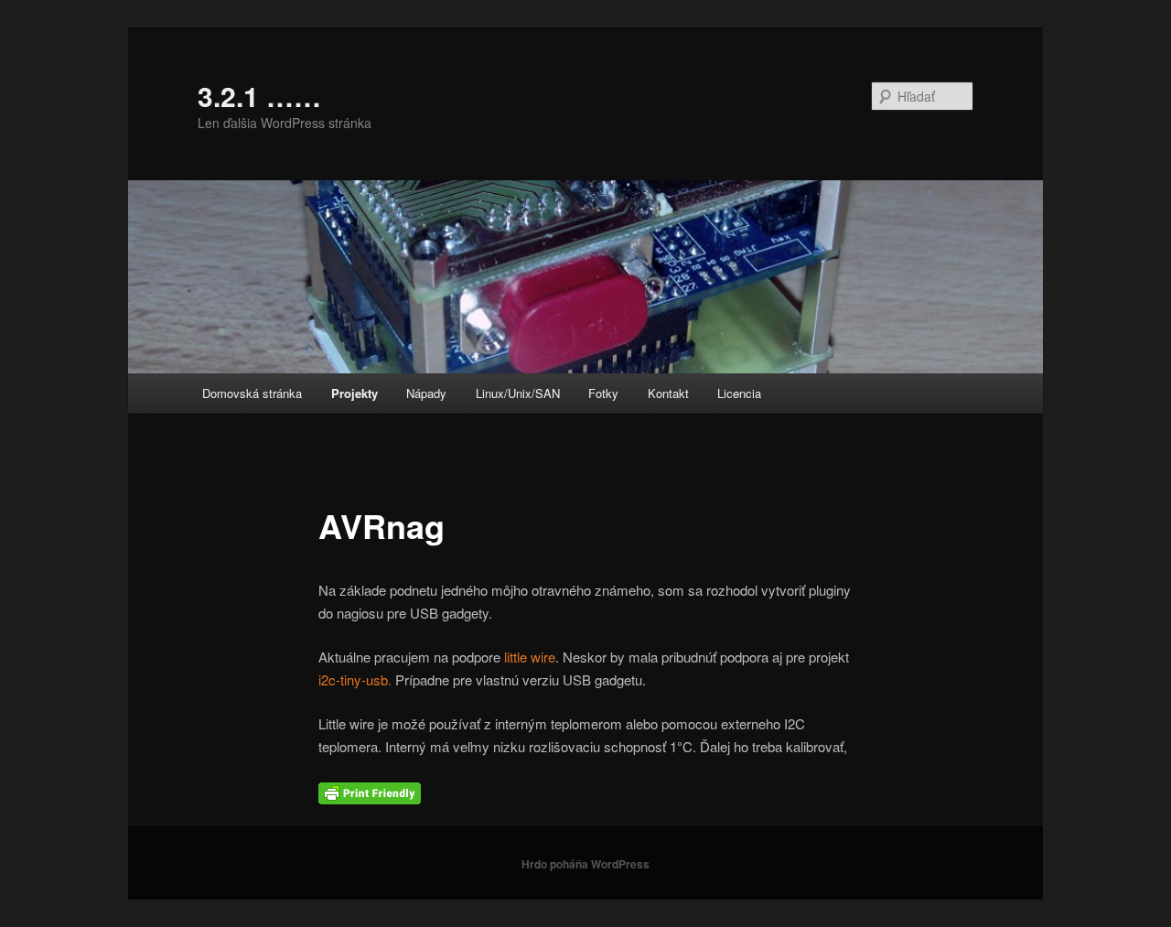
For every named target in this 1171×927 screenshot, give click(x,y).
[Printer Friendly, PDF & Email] (369, 791)
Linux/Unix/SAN (518, 393)
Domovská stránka (252, 393)
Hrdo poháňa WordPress (585, 864)
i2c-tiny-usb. (355, 679)
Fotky (603, 393)
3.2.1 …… (259, 95)
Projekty (354, 393)
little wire (529, 656)
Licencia (739, 393)
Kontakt (668, 393)
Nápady (426, 393)
